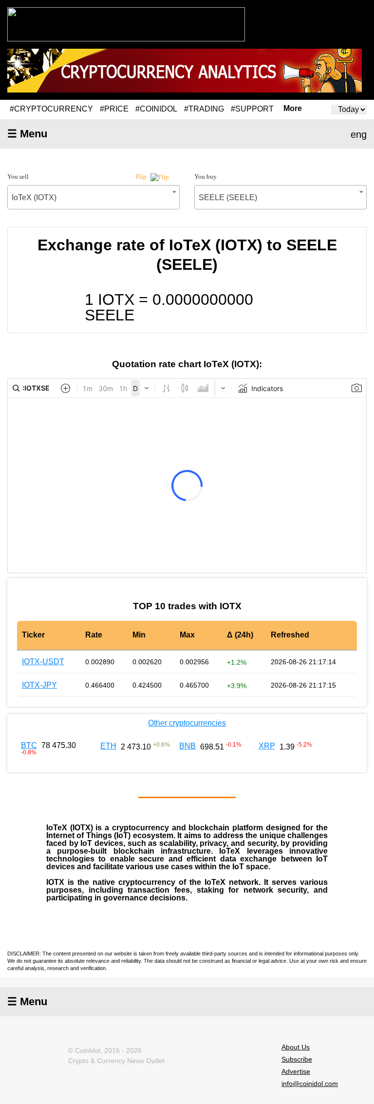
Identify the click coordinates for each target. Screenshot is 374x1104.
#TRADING (204, 109)
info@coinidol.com (309, 1083)
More (292, 108)
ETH (108, 746)
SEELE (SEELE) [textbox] (228, 197)
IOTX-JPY (39, 685)
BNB (187, 746)
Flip (142, 176)
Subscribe (296, 1059)
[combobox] (93, 197)
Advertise (295, 1071)
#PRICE (114, 109)
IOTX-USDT (43, 661)
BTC (29, 745)
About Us (295, 1047)
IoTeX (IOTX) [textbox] (34, 197)
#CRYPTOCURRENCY (51, 109)
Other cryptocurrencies (187, 723)
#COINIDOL (156, 109)
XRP (267, 746)
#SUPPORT (252, 109)
